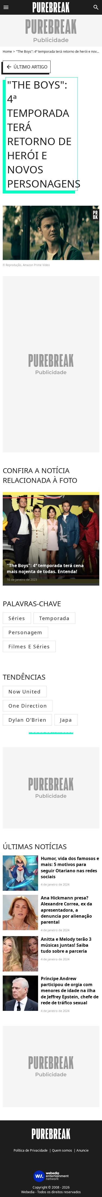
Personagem (25, 632)
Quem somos (62, 1150)
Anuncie (82, 1150)
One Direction (27, 705)
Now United (24, 691)
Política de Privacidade (31, 1150)
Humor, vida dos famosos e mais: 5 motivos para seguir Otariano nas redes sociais (70, 867)
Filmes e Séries (29, 646)
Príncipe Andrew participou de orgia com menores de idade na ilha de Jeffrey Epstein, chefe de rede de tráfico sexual (69, 991)
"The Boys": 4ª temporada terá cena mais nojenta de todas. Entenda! (45, 568)
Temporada (54, 618)
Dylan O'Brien (27, 720)
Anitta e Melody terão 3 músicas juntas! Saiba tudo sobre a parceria (66, 945)
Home (7, 51)
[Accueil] (51, 7)
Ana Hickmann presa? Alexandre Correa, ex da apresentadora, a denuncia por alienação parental (66, 910)
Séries (16, 618)
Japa (66, 720)
